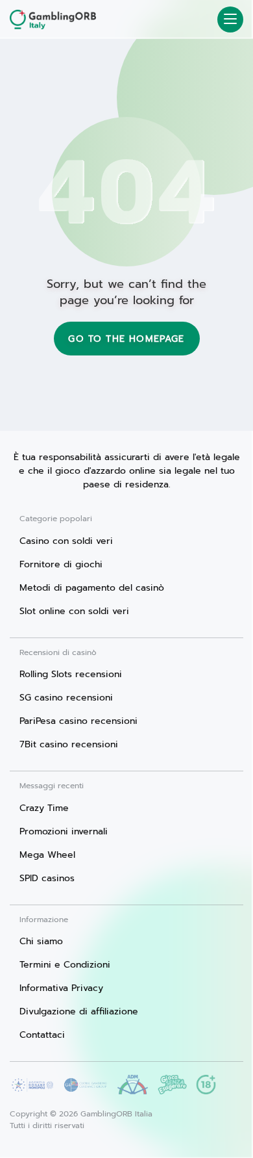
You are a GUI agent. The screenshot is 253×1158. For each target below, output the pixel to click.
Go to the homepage (126, 338)
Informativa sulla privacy (83, 1143)
